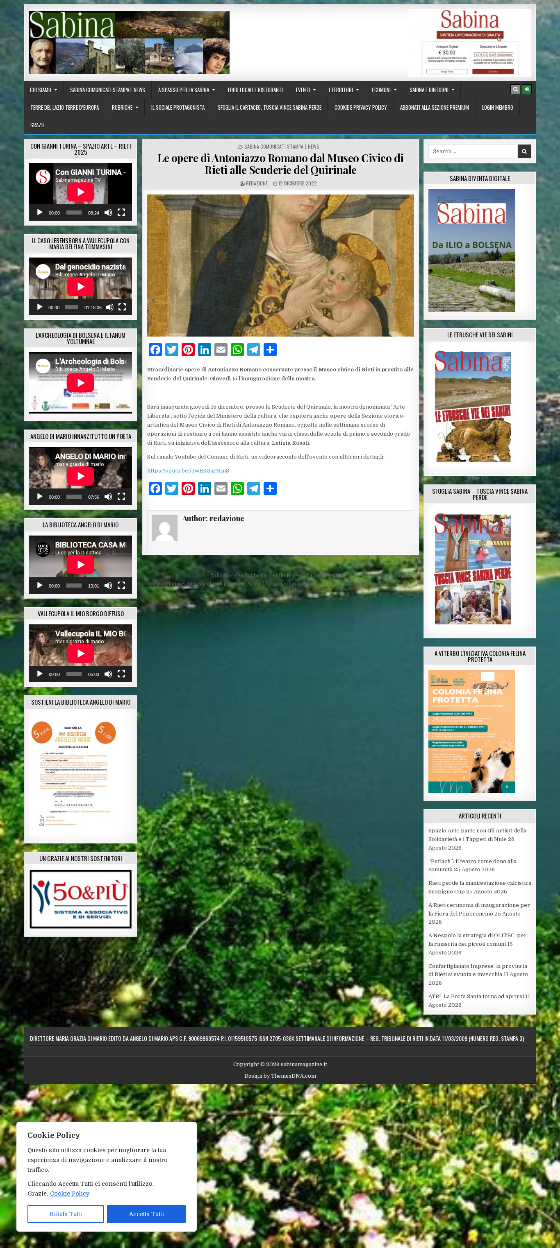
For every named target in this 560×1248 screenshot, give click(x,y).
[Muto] (108, 212)
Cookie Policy (69, 1193)
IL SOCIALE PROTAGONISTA (178, 107)
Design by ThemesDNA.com (280, 1076)
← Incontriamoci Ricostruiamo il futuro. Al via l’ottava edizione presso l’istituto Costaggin (259, 584)
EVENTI (303, 90)
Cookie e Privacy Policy (361, 107)
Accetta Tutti (146, 1214)
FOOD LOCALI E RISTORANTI (255, 90)
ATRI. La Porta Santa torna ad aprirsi (476, 996)
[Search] (515, 89)
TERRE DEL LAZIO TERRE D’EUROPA (64, 107)
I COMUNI (381, 90)
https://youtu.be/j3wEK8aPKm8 (188, 471)
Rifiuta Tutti (66, 1214)
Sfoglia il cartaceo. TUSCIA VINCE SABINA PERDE (269, 107)
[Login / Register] (527, 89)
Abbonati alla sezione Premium (434, 107)
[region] (106, 1177)
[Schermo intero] (121, 212)
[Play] (40, 212)
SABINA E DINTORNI (429, 90)
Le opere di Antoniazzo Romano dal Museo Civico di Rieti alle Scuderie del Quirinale (280, 164)
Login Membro (497, 107)
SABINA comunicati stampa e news (107, 90)
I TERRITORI (341, 90)
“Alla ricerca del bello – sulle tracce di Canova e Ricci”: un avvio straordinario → (315, 575)
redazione (257, 183)
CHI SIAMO (40, 90)
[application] (80, 192)
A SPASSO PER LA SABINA (183, 90)
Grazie (37, 125)
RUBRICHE (122, 107)
